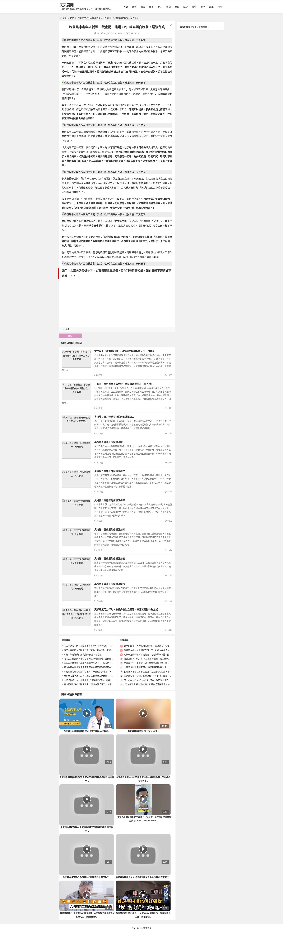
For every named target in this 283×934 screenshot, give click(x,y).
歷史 (160, 7)
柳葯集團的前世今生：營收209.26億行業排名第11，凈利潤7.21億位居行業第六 (100, 671)
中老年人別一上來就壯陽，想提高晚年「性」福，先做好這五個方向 (155, 663)
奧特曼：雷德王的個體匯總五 (109, 558)
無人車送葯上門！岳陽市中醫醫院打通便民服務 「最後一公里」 (93, 646)
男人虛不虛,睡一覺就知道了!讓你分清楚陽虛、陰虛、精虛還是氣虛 (155, 684)
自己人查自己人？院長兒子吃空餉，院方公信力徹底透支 (89, 650)
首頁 (126, 7)
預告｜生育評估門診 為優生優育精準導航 (83, 654)
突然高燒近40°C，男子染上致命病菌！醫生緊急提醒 (148, 659)
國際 (220, 7)
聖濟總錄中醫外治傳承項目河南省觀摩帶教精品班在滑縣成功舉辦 (94, 667)
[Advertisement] (117, 300)
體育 (151, 7)
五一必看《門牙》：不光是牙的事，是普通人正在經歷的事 (150, 680)
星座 (203, 7)
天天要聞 (67, 5)
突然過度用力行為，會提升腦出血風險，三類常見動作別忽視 (126, 609)
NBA (185, 7)
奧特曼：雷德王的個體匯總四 (109, 529)
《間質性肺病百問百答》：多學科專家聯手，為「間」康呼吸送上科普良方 (157, 667)
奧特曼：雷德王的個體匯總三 (109, 500)
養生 (194, 7)
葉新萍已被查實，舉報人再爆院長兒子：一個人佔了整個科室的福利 (95, 663)
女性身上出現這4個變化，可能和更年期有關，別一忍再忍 (124, 351)
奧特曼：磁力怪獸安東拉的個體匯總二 (114, 417)
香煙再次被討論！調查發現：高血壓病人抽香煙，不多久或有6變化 (94, 676)
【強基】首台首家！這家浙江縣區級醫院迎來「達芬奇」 (123, 384)
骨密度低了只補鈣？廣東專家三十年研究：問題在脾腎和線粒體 (153, 676)
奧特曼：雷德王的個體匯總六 (109, 584)
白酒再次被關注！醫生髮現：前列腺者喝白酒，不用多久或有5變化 (154, 671)
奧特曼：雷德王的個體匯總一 (109, 442)
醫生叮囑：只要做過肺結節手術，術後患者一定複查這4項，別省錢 (154, 646)
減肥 (211, 7)
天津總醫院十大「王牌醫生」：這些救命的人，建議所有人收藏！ (93, 680)
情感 (143, 7)
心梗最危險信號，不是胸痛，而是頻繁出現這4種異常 (148, 654)
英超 (177, 7)
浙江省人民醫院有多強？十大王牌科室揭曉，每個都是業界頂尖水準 (95, 659)
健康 (72, 18)
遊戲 (168, 7)
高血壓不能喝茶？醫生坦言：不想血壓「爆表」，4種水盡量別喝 (93, 684)
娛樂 (134, 7)
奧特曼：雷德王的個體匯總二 (109, 471)
